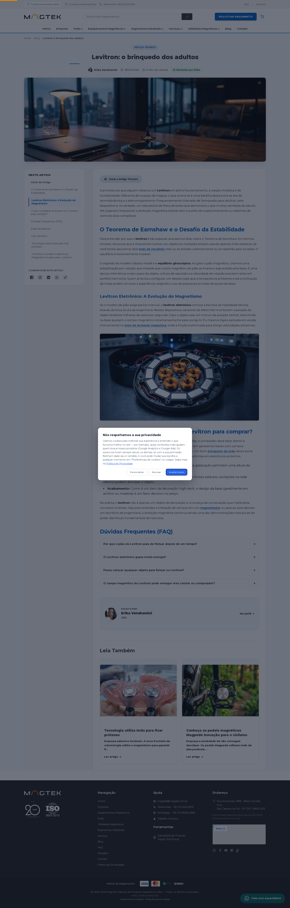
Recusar (156, 472)
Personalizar (137, 472)
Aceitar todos (176, 472)
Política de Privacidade (119, 463)
